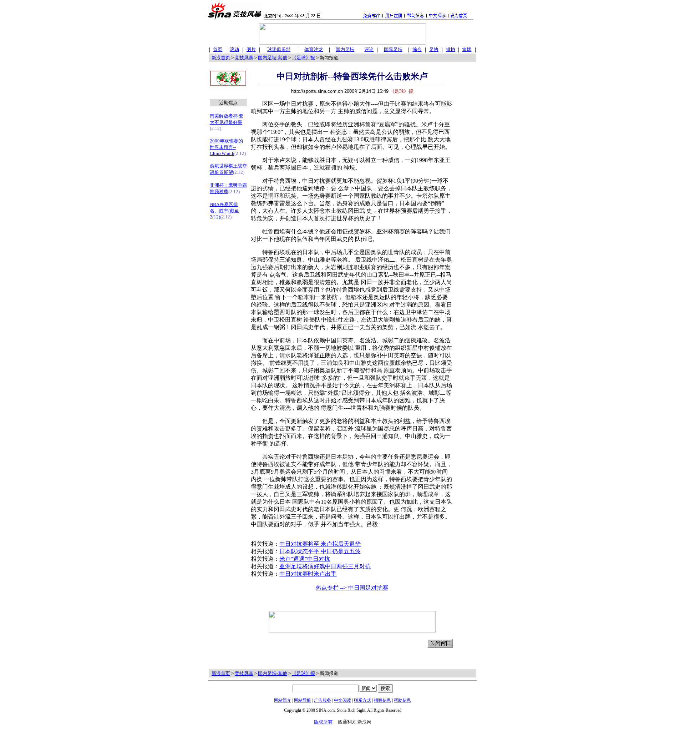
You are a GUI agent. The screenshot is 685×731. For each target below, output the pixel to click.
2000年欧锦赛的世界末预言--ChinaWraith (226, 147)
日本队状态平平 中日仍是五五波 (320, 551)
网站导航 (302, 700)
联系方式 (362, 700)
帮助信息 (402, 700)
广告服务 (322, 700)
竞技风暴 (244, 57)
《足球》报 (303, 57)
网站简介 (282, 700)
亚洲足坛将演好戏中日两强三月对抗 (325, 566)
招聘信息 (382, 700)
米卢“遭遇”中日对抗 (304, 559)
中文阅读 (342, 700)
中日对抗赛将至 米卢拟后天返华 (320, 544)
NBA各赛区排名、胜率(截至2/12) (224, 211)
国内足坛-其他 (272, 57)
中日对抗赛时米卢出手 (307, 574)
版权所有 (323, 722)
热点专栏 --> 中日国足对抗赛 (352, 588)
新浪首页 (221, 57)
